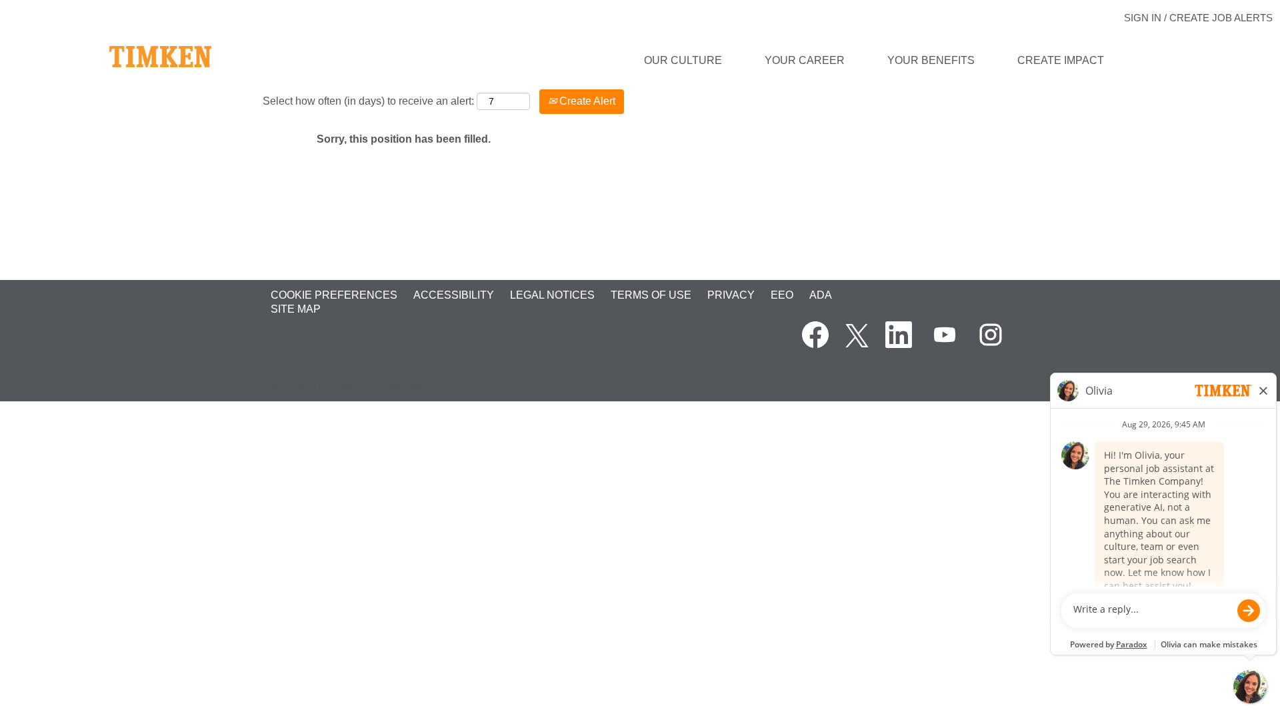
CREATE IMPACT (1060, 60)
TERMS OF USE (651, 295)
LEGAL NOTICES (552, 295)
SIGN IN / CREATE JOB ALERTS (1198, 17)
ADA (820, 295)
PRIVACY (731, 295)
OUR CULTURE (683, 60)
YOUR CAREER (805, 60)
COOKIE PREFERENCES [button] (334, 295)
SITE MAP (296, 309)
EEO (782, 295)
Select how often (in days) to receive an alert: (368, 101)
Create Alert (586, 101)
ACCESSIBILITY (453, 295)
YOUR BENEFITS (931, 60)
